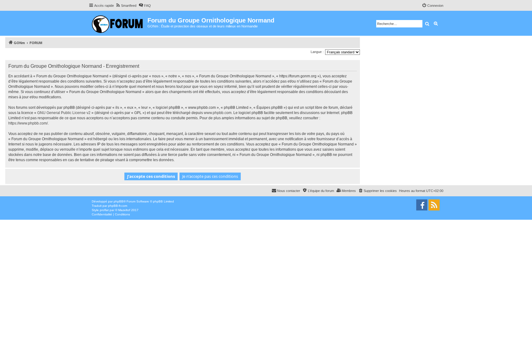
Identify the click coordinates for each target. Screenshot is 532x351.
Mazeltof (124, 210)
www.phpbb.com (218, 113)
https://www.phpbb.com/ (28, 123)
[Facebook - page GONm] (421, 204)
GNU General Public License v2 (64, 113)
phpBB (118, 201)
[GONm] (118, 23)
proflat (104, 210)
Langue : (317, 52)
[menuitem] (125, 5)
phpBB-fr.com (117, 205)
